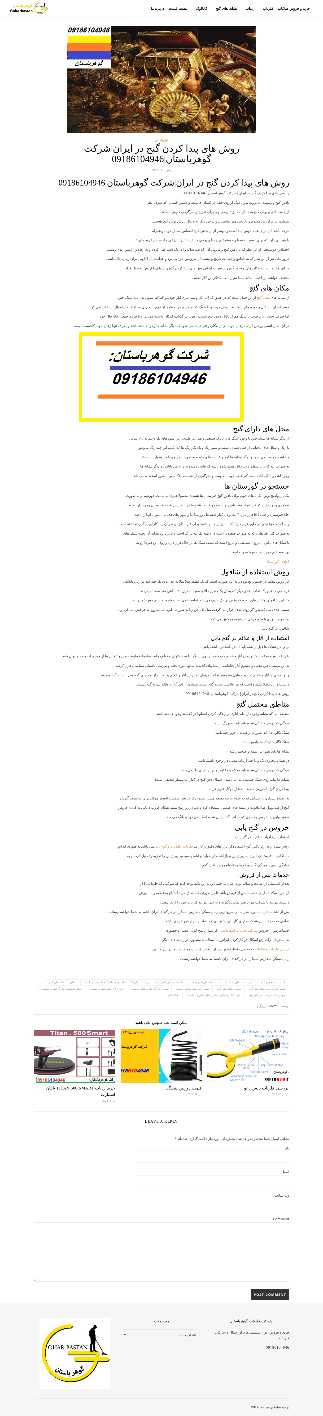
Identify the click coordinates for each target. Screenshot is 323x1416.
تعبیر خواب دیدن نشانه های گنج (267, 989)
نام (287, 1148)
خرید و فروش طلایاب (294, 8)
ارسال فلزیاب (279, 949)
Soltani (274, 1006)
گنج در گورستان (277, 561)
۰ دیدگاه (262, 1006)
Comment (281, 1218)
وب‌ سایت (282, 1195)
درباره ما (157, 8)
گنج (269, 230)
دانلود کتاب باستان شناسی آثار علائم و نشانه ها (214, 995)
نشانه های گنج (226, 8)
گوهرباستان (162, 140)
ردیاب (250, 8)
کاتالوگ (201, 8)
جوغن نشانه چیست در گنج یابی (267, 995)
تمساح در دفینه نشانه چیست (193, 989)
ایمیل (285, 1171)
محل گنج (263, 297)
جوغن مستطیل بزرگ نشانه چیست (62, 989)
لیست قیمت (178, 8)
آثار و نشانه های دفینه (240, 982)
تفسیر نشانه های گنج (229, 989)
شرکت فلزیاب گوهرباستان (238, 930)
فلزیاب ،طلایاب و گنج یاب (174, 846)
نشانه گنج (173, 995)
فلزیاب (268, 8)
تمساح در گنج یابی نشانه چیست (150, 989)
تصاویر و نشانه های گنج (62, 982)
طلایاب (260, 949)
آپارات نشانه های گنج (273, 982)
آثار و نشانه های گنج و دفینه (205, 982)
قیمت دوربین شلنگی (183, 1088)
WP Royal (257, 1407)
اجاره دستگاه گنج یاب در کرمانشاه (103, 982)
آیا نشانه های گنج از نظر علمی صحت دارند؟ (156, 982)
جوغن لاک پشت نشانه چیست (107, 989)
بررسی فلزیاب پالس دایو (266, 1088)
